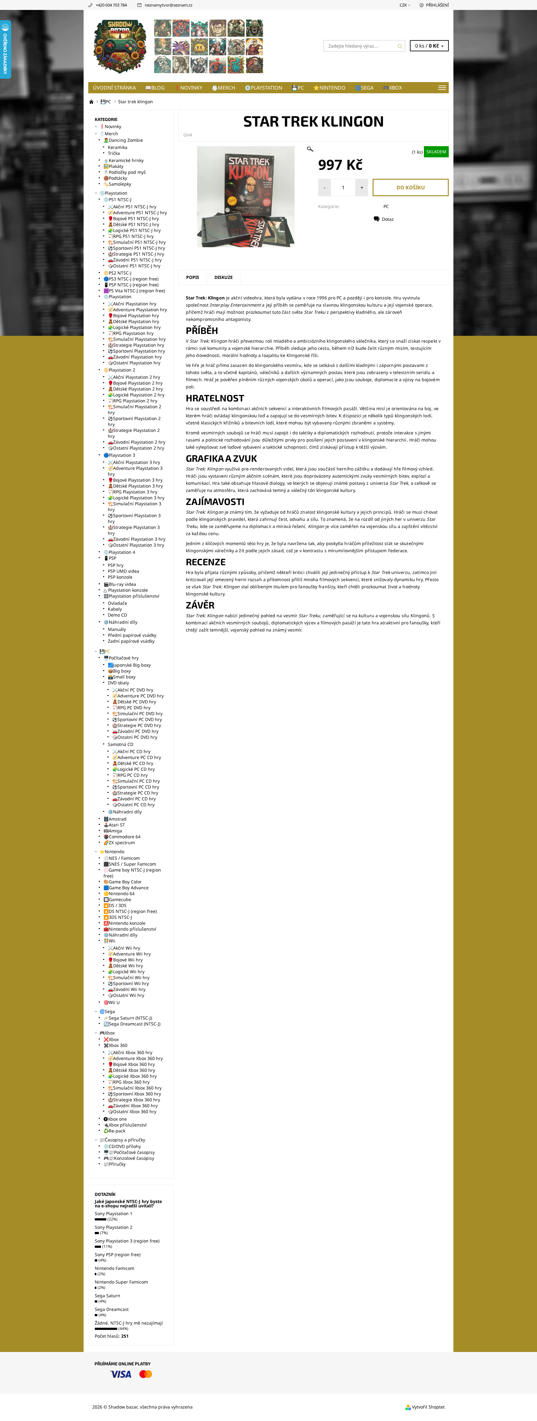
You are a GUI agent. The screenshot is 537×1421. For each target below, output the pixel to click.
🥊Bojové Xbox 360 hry (131, 1064)
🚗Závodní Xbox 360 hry (133, 1106)
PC (386, 206)
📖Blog (155, 87)
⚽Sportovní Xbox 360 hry (134, 1094)
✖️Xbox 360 (115, 1045)
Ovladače (117, 603)
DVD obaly (118, 683)
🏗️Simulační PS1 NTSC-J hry (137, 242)
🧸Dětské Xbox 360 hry (131, 1070)
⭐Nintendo (329, 87)
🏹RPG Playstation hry (131, 333)
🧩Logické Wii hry (126, 971)
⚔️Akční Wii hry (124, 948)
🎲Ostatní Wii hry (126, 995)
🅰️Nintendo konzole (124, 923)
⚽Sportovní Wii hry (128, 983)
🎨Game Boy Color (122, 882)
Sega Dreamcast (112, 1309)
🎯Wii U (111, 1002)
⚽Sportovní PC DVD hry (137, 719)
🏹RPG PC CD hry (130, 775)
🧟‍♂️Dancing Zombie (123, 140)
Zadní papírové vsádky (131, 641)
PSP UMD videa (123, 571)
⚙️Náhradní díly (120, 622)
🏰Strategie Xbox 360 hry (134, 1100)
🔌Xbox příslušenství (125, 1125)
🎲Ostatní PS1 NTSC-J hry (134, 266)
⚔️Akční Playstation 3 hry (134, 462)
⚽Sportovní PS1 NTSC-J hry (136, 248)
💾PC (297, 87)
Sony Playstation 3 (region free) (127, 1241)
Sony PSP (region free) (117, 1254)
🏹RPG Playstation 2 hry (132, 401)
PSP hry (115, 565)
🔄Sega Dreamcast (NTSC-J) (131, 1024)
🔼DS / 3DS (114, 905)
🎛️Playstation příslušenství (131, 596)
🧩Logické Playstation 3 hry (136, 498)
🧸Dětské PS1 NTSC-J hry (133, 224)
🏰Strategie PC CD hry (135, 793)
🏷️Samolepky (117, 184)
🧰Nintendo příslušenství (129, 929)
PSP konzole (120, 577)
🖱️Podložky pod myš (124, 172)
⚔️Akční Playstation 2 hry (134, 377)
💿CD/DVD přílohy (122, 1146)
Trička (114, 153)
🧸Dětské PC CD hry (132, 763)
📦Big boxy (119, 671)
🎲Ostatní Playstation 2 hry (136, 448)
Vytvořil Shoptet (428, 1407)
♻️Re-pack (114, 1131)
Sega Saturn (107, 1295)
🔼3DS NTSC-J (117, 917)
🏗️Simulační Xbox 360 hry (135, 1088)
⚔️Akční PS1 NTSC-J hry (132, 207)
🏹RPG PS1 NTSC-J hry (131, 236)
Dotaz (388, 219)
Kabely (115, 609)
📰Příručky (114, 1164)
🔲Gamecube (117, 899)
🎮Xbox (392, 87)
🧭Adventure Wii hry (129, 954)
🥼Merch (223, 87)
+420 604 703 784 (111, 5)
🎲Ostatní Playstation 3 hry (136, 545)
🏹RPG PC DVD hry (131, 707)
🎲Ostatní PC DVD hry (134, 737)
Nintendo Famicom (114, 1268)
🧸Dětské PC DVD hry (134, 702)
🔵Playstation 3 (119, 455)
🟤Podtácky (115, 178)
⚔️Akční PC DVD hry (132, 690)
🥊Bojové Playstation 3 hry (135, 480)
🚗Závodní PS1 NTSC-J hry (135, 260)
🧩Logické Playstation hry (134, 327)
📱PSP (109, 558)
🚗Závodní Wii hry (126, 989)
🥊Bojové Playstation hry (133, 315)
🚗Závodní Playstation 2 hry (136, 442)
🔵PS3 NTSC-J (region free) (130, 279)
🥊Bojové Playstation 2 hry (135, 383)
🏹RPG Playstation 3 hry (132, 492)
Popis (192, 277)
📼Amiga (112, 831)
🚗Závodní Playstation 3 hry (136, 539)
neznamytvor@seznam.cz (168, 5)
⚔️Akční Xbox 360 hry (130, 1052)
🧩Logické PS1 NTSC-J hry (134, 230)
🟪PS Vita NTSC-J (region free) (134, 291)
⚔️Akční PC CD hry (131, 751)
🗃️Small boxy (121, 677)
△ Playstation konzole (125, 590)
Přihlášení (437, 5)
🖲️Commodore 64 (121, 837)
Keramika (117, 147)
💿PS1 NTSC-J (117, 199)
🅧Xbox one (115, 1119)
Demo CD (117, 615)
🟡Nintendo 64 (119, 893)
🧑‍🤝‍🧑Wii (109, 941)
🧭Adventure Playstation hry (137, 309)
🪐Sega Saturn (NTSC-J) (127, 1018)
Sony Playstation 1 (113, 1213)
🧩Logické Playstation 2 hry (136, 395)
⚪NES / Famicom (121, 858)
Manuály (117, 629)
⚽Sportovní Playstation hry (136, 351)
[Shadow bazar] (178, 45)
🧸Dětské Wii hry (125, 966)
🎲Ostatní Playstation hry (134, 363)
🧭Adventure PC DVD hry (138, 696)
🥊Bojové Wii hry (125, 960)
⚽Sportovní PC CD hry (135, 787)
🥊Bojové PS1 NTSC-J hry (133, 218)
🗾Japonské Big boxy (129, 665)
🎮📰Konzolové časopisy (128, 1158)
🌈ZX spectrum (119, 842)
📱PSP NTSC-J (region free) (130, 285)
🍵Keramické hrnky (123, 160)
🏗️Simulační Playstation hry (137, 339)
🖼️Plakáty (113, 166)
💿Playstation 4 (119, 552)
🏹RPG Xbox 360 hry (128, 1082)
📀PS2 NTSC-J (117, 273)
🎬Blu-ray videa (119, 584)
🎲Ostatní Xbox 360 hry (132, 1111)
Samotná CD (120, 744)
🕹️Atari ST (114, 825)
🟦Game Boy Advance (126, 888)
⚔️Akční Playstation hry (132, 304)
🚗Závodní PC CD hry (134, 799)
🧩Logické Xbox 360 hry (132, 1076)
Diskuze (223, 277)
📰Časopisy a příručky (122, 1140)
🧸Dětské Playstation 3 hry (135, 486)
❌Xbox (111, 1039)
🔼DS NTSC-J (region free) (130, 911)
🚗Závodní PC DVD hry (135, 731)
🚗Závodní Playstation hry (135, 357)
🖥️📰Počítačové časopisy (129, 1152)
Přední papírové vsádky (132, 635)
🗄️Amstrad (114, 819)
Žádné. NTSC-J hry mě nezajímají (129, 1323)
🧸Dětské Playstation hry (133, 321)
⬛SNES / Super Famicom (129, 864)
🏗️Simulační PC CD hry (136, 781)
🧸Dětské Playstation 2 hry (135, 389)
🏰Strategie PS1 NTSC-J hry (136, 254)
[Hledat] (400, 46)
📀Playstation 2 (119, 370)
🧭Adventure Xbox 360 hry (135, 1058)
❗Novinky (188, 87)
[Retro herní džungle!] (92, 101)
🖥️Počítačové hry (121, 658)
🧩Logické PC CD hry (133, 769)
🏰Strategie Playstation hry (136, 345)
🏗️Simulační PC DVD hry (137, 713)
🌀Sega (364, 87)
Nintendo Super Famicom (121, 1282)
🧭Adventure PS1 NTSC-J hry (137, 212)
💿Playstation (263, 87)
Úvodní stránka (114, 87)
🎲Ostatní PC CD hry (133, 805)
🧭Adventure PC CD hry (136, 757)
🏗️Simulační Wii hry (128, 977)
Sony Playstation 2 (113, 1227)
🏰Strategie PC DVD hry (136, 725)
